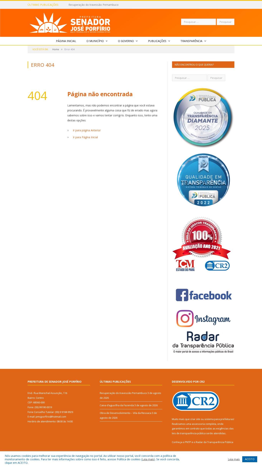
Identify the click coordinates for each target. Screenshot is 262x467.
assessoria (198, 424)
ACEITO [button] (250, 459)
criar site (195, 419)
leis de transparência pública (189, 433)
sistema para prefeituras (219, 419)
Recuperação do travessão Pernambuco (123, 393)
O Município (95, 41)
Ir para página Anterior (87, 130)
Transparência (191, 41)
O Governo (126, 41)
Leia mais (148, 459)
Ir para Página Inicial (85, 137)
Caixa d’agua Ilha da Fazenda (86, 5)
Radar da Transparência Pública (214, 442)
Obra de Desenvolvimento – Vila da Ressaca (125, 413)
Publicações (157, 41)
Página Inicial (66, 41)
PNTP (188, 442)
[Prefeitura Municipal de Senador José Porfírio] (70, 22)
